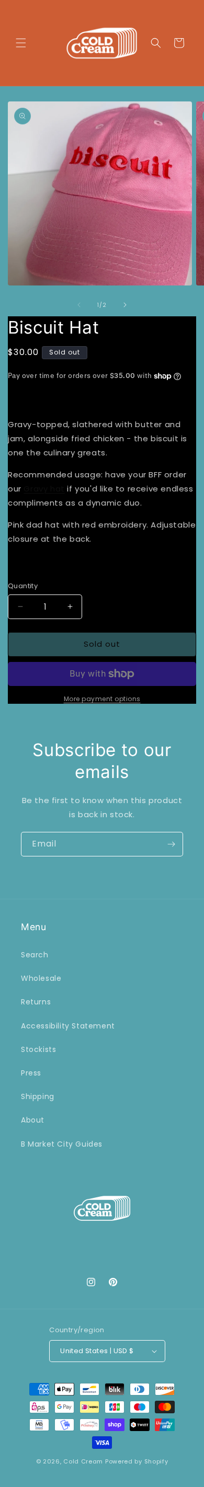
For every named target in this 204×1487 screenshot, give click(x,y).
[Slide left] (78, 304)
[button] (20, 42)
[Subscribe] (171, 844)
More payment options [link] (102, 698)
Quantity (23, 586)
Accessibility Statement (68, 1026)
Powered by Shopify (136, 1461)
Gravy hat (44, 488)
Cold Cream (83, 1461)
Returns (36, 1002)
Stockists (38, 1049)
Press (31, 1073)
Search (35, 955)
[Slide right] (125, 304)
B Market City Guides (62, 1144)
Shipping (37, 1096)
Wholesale (41, 978)
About (32, 1120)
